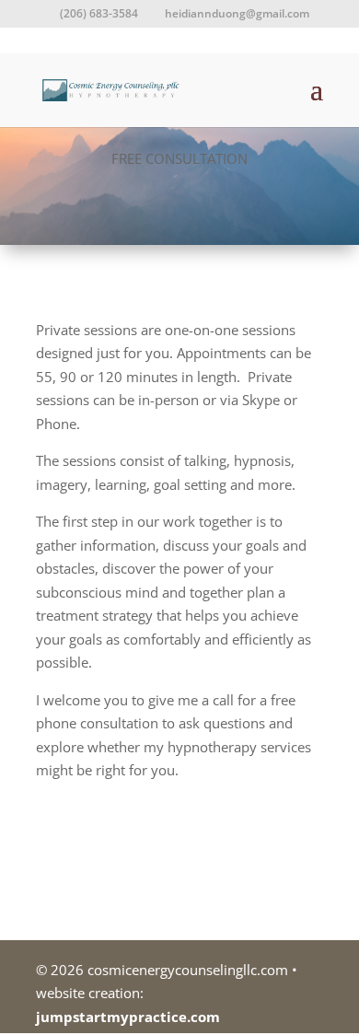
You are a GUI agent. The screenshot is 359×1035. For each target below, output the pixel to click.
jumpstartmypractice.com (128, 1016)
